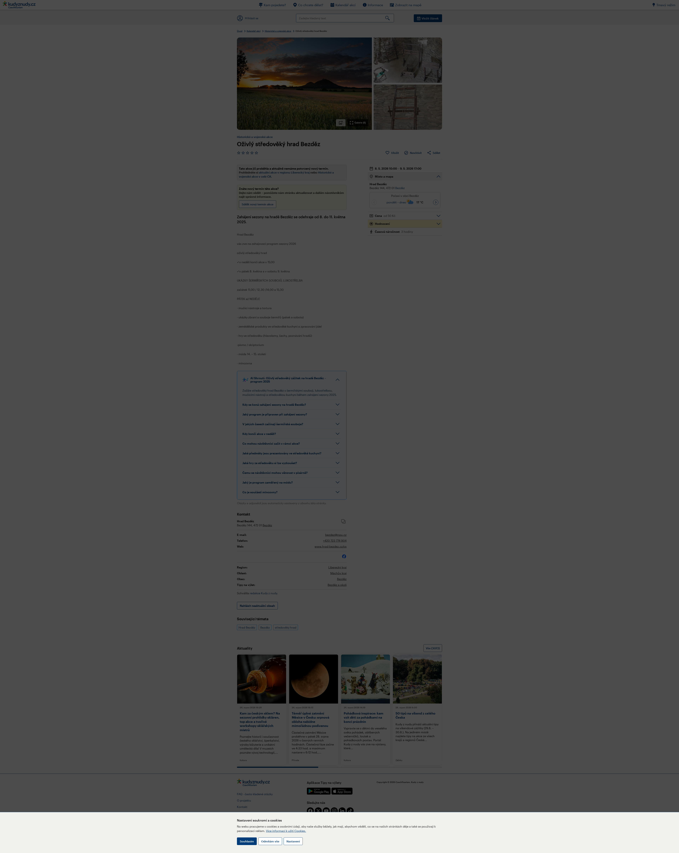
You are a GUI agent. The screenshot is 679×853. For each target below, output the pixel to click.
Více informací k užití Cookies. (286, 830)
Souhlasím (247, 841)
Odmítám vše (270, 841)
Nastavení (293, 841)
